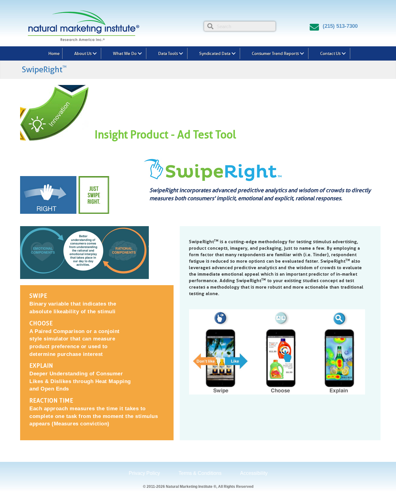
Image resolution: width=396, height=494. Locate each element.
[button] (94, 53)
